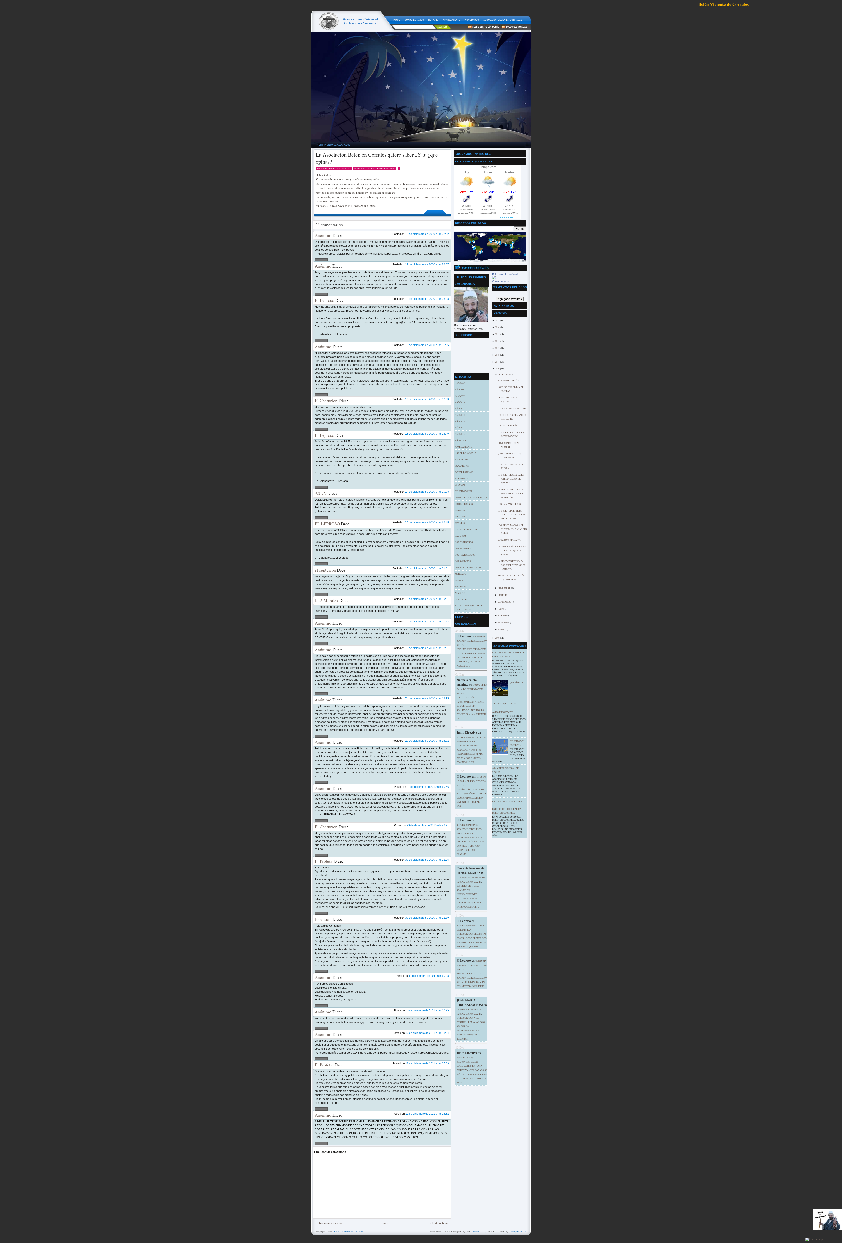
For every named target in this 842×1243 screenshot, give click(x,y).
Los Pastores (463, 548)
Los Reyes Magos (465, 554)
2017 (497, 320)
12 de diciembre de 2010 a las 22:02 (427, 233)
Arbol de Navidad (465, 453)
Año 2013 (460, 421)
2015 (497, 334)
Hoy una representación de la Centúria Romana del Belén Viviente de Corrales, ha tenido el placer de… (471, 657)
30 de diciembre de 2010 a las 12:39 (427, 917)
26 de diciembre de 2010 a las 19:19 (427, 698)
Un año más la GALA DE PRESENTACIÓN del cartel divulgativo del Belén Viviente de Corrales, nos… (472, 798)
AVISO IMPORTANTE (502, 711)
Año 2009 (460, 395)
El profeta (461, 478)
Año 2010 (460, 402)
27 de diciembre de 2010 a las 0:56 (428, 786)
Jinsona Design (479, 1231)
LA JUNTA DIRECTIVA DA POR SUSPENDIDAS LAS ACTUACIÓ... (512, 565)
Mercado (460, 573)
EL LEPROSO (327, 524)
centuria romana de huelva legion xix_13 (472, 640)
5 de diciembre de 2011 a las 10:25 (428, 1010)
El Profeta (323, 861)
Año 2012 (460, 414)
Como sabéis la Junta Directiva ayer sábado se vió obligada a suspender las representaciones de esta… (472, 1074)
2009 (497, 637)
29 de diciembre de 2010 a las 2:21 (428, 825)
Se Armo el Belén (508, 380)
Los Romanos (463, 561)
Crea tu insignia (500, 281)
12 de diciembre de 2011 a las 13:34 (427, 1032)
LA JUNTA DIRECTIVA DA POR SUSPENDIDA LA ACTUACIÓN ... (510, 493)
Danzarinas (462, 465)
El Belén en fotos (505, 703)
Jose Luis (323, 919)
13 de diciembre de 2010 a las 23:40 (427, 433)
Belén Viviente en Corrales (349, 1231)
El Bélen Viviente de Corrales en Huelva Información (511, 514)
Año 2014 (460, 427)
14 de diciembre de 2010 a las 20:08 (427, 491)
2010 (497, 368)
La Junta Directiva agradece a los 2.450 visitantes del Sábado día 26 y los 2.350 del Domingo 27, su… (470, 754)
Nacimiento (461, 586)
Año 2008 (460, 389)
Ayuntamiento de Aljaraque (333, 145)
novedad (460, 592)
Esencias (460, 484)
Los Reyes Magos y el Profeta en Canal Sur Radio (512, 529)
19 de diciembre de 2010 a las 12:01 (427, 648)
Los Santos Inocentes (468, 567)
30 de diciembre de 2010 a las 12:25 (427, 859)
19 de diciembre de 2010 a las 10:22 (427, 621)
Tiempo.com (487, 167)
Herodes (460, 510)
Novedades (461, 599)
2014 (497, 340)
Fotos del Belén (507, 425)
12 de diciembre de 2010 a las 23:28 (427, 298)
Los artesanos (464, 542)
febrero (503, 622)
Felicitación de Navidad (512, 408)
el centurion (325, 570)
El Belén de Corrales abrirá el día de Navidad (511, 478)
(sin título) (516, 682)
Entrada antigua (438, 1223)
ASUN (320, 493)
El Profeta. (324, 1065)
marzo (502, 615)
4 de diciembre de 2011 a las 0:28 (429, 975)
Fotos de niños (464, 503)
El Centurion (326, 401)
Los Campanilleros (509, 503)
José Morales (326, 600)
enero (502, 629)
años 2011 (460, 440)
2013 (497, 348)
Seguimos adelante (509, 539)
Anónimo (323, 235)
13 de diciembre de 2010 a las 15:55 (427, 345)
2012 (497, 354)
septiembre (505, 601)
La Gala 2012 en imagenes (507, 801)
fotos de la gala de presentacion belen (472, 689)
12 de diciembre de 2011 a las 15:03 (427, 1063)
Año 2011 (460, 408)
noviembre (504, 587)
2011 (497, 361)
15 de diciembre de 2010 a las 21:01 (427, 568)
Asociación (461, 459)
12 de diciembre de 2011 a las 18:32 (427, 1113)
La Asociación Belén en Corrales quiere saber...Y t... (512, 550)
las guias (460, 535)
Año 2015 (460, 433)
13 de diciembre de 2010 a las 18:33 (427, 399)
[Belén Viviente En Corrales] (494, 278)
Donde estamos (464, 472)
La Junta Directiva (466, 529)
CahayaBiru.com (518, 1231)
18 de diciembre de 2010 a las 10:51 (427, 599)
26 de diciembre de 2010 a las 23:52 (427, 740)
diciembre (504, 374)
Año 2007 (460, 383)
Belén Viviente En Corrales (506, 274)
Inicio (385, 1223)
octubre (503, 594)
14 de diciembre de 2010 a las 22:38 (427, 522)
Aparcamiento (463, 446)
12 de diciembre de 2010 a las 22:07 (427, 264)
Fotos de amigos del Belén (471, 497)
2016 (497, 327)
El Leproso (324, 300)
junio (501, 608)
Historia (460, 516)
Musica (459, 580)
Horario (460, 522)
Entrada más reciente (329, 1223)
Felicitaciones (463, 491)
